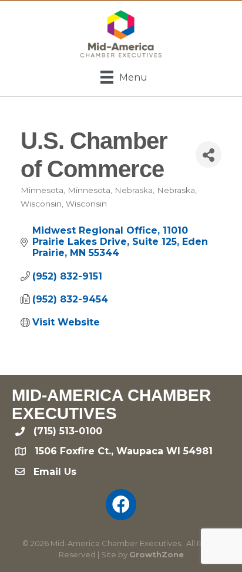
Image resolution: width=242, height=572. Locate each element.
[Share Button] (208, 154)
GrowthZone (156, 554)
